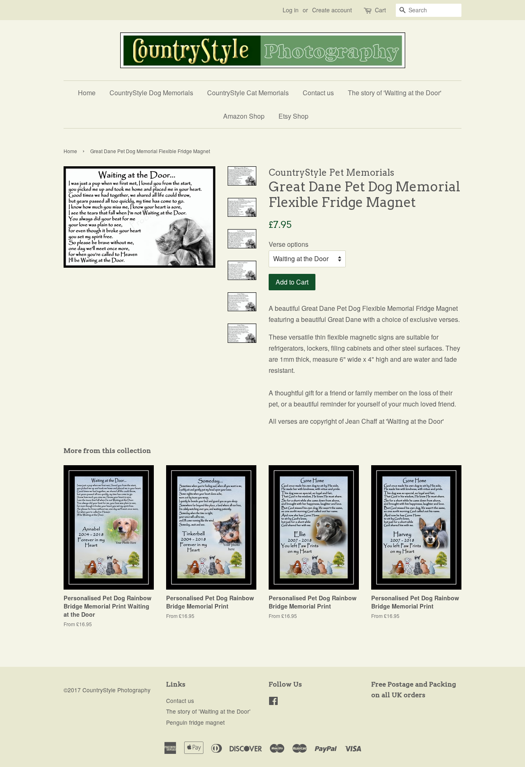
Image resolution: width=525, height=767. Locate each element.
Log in (291, 10)
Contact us (318, 92)
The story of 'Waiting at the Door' (394, 92)
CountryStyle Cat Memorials (248, 92)
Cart (380, 10)
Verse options (288, 244)
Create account (332, 10)
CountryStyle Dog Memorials (151, 92)
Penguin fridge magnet (195, 722)
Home (87, 92)
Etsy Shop (293, 116)
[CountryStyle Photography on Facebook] (273, 702)
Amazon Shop (244, 116)
